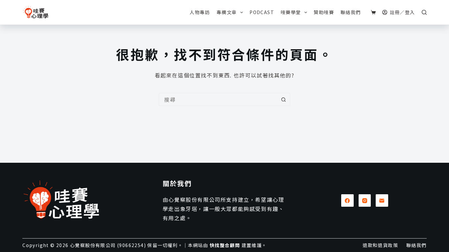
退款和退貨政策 (380, 245)
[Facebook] (347, 200)
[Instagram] (365, 200)
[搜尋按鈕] (283, 99)
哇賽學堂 (291, 12)
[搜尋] (424, 12)
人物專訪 (200, 12)
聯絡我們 (351, 12)
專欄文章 (227, 12)
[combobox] (218, 99)
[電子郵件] (382, 200)
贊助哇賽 (324, 12)
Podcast (261, 12)
